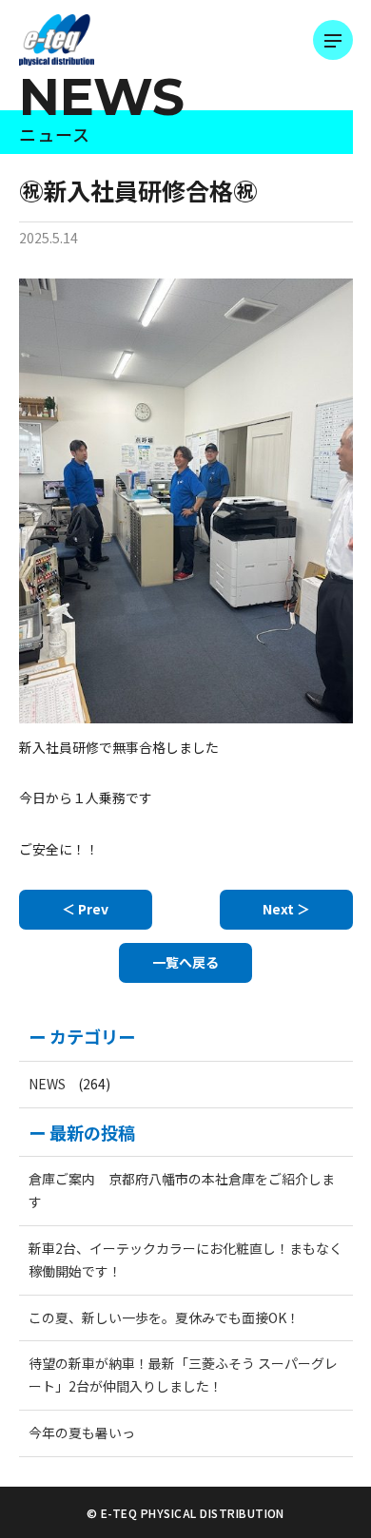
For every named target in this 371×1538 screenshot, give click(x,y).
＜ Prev (85, 908)
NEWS (47, 1083)
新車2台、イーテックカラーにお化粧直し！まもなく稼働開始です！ (185, 1259)
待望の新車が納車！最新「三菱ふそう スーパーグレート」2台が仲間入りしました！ (183, 1374)
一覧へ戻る (185, 961)
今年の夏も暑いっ (82, 1432)
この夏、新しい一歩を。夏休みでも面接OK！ (164, 1317)
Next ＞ (286, 908)
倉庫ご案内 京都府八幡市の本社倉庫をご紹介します (182, 1190)
